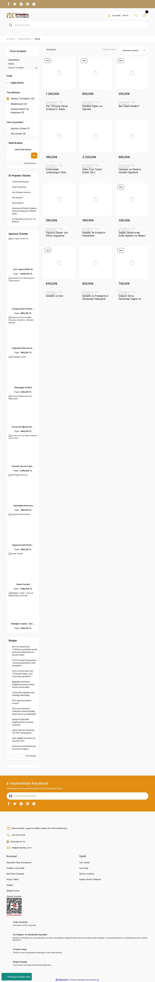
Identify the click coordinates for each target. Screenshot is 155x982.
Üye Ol (125, 15)
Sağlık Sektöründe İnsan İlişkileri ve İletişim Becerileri (132, 234)
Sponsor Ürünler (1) (20, 128)
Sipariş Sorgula (14, 896)
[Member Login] (109, 15)
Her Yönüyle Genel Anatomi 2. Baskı (57, 108)
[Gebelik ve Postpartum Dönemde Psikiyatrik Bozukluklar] (95, 263)
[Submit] (11, 796)
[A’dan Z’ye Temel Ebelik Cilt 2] (95, 136)
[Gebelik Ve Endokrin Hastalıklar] (95, 199)
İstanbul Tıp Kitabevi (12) (22, 98)
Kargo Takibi (13, 879)
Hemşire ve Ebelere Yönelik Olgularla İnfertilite (130, 171)
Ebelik (37, 39)
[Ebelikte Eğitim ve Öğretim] (95, 73)
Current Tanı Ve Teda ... (23, 466)
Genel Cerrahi (23, 584)
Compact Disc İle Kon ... (23, 309)
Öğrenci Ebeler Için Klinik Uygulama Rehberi (57, 234)
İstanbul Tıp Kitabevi (54, 103)
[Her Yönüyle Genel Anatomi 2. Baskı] (59, 73)
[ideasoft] (62, 980)
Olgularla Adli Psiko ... (23, 545)
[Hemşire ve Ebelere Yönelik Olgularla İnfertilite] (132, 136)
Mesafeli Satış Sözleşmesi (19, 862)
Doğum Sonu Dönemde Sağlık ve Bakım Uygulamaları (130, 297)
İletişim (10, 885)
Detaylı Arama (29, 163)
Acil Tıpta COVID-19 (23, 269)
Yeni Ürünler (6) (18, 133)
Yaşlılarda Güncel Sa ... (23, 348)
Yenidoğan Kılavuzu (23, 505)
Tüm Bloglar (30, 756)
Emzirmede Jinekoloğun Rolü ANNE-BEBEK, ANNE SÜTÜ (58, 171)
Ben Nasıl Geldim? (129, 106)
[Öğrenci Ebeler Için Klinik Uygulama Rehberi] (59, 199)
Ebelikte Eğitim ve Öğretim (92, 108)
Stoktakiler (51, 49)
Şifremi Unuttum (86, 873)
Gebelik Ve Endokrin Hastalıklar (93, 234)
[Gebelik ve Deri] (59, 263)
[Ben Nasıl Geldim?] (132, 73)
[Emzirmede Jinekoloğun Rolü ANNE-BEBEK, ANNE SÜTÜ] (59, 136)
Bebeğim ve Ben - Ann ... (23, 623)
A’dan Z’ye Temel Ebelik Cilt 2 (92, 171)
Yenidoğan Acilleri (23, 387)
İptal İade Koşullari (15, 873)
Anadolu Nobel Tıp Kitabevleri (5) (20, 111)
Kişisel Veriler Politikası (90, 879)
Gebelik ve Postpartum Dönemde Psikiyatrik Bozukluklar (95, 297)
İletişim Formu (13, 890)
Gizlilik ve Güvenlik (15, 868)
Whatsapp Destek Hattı (18, 976)
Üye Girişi (116, 15)
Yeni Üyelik (84, 862)
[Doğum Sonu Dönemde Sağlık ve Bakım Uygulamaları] (132, 263)
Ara (34, 155)
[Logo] (18, 15)
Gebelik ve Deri (54, 295)
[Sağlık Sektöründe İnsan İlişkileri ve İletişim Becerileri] (132, 199)
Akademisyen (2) (19, 104)
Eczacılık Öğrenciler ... (23, 427)
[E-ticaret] (77, 980)
